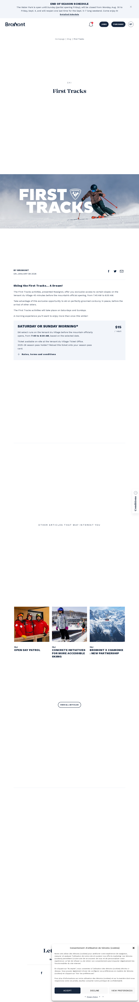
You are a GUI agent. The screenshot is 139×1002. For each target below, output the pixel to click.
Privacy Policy (92, 997)
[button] (133, 948)
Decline (94, 990)
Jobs (104, 24)
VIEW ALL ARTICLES (69, 705)
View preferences (121, 990)
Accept (67, 990)
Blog (69, 39)
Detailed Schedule (69, 14)
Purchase (118, 24)
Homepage (60, 39)
